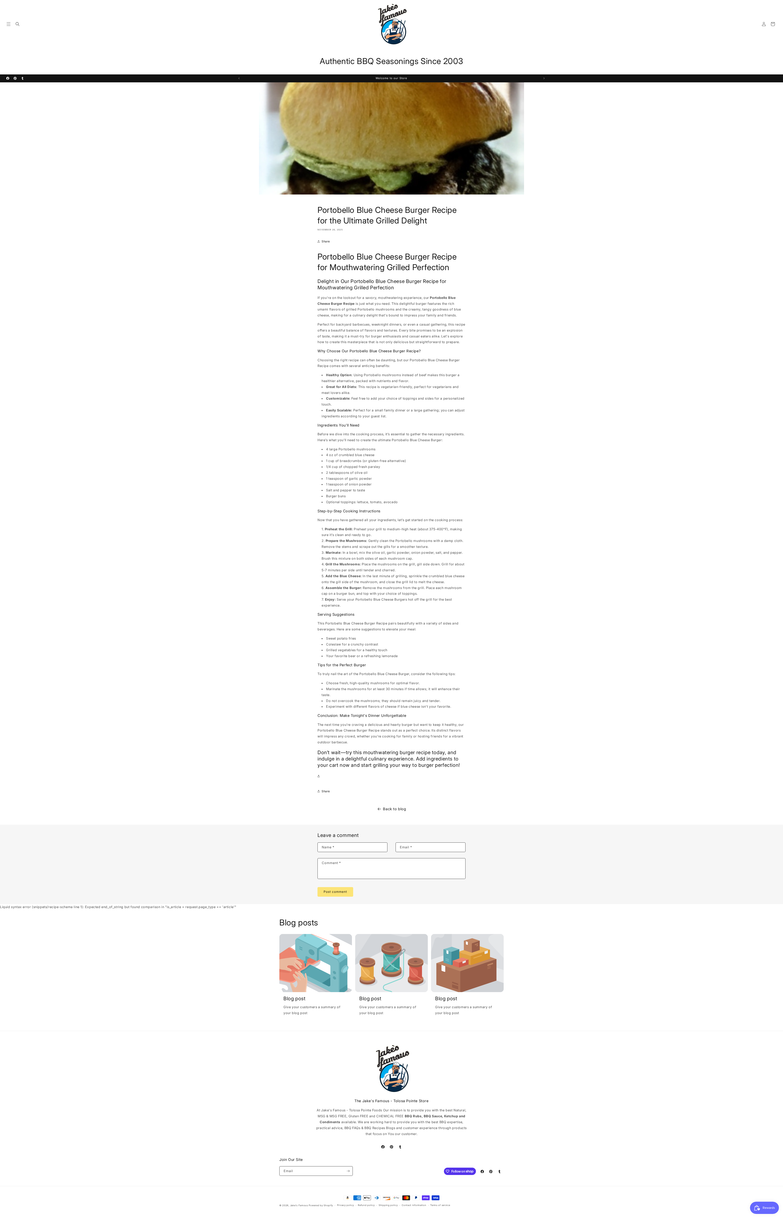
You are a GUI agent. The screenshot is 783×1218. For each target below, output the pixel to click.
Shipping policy (388, 1205)
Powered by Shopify (321, 1205)
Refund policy (366, 1205)
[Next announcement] (544, 78)
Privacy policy (345, 1205)
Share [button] (326, 241)
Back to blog (394, 809)
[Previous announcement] (238, 78)
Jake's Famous (299, 1205)
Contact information (414, 1205)
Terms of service (440, 1205)
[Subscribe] (348, 1171)
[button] (8, 24)
